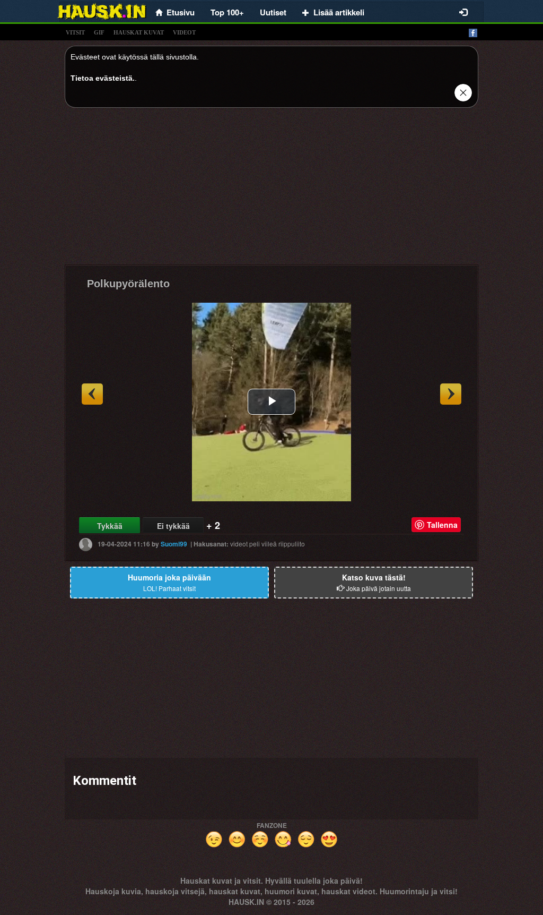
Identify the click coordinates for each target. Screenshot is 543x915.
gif (99, 32)
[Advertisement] (271, 190)
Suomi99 (174, 544)
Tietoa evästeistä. (103, 78)
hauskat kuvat (138, 32)
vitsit (75, 32)
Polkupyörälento (128, 283)
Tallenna (442, 524)
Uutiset (273, 12)
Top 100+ (227, 12)
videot (184, 32)
